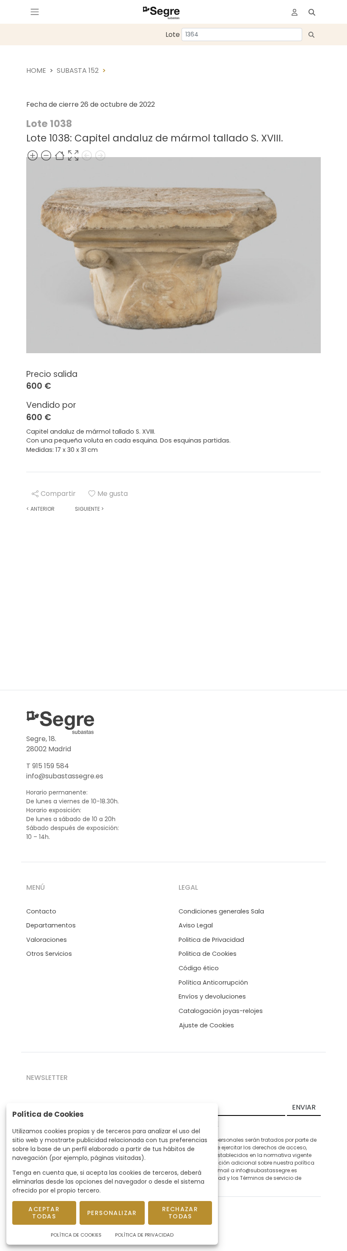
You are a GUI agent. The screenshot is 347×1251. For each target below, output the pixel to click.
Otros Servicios (49, 953)
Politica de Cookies (208, 953)
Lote (172, 34)
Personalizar (112, 1213)
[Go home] (60, 155)
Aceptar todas (44, 1213)
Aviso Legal (196, 925)
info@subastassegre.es (64, 776)
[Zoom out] (46, 155)
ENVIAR (304, 1107)
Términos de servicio (266, 1178)
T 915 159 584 (47, 766)
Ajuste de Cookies (206, 1025)
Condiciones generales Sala (221, 911)
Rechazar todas (180, 1213)
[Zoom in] (33, 155)
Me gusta (112, 493)
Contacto (41, 911)
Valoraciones (46, 939)
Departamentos (51, 925)
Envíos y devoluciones (212, 996)
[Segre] (161, 11)
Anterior (40, 508)
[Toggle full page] (73, 155)
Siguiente (89, 508)
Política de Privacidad (144, 1235)
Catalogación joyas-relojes (221, 1011)
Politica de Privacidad (211, 939)
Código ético (199, 968)
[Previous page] (87, 155)
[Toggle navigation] (34, 12)
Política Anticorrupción (213, 982)
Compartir (58, 493)
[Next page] (100, 155)
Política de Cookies (76, 1235)
